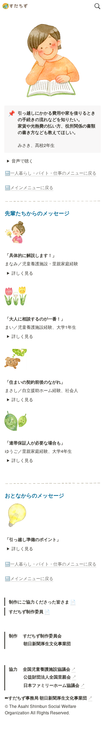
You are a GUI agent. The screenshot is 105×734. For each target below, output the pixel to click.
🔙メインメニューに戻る (29, 187)
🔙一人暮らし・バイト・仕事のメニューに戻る (50, 173)
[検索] (97, 6)
